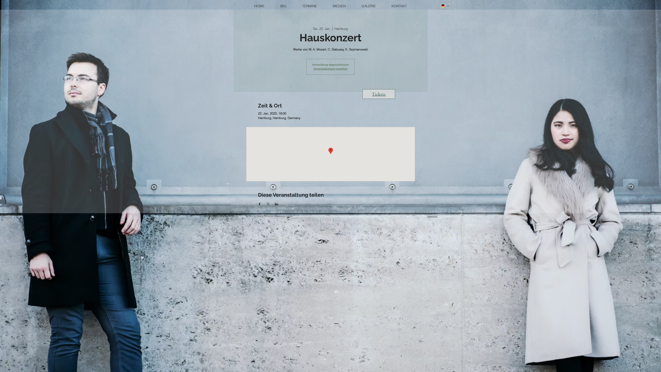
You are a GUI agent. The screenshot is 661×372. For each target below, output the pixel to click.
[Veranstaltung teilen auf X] (268, 204)
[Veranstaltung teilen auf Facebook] (259, 204)
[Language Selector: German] (445, 6)
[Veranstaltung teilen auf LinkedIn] (276, 204)
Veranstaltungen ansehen (330, 68)
